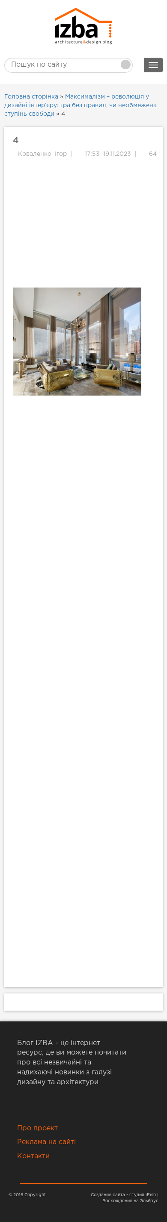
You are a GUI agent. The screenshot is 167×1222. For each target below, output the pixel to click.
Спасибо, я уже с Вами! (83, 164)
